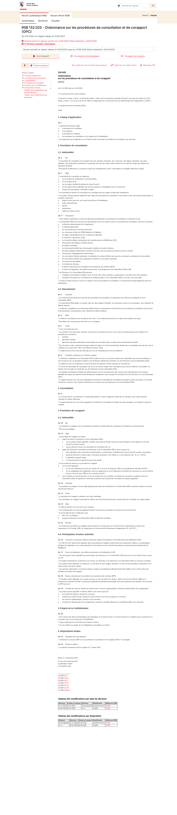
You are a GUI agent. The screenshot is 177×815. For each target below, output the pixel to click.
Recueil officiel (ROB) (60, 15)
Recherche (43, 21)
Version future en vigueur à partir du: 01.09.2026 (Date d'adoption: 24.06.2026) (60, 41)
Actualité (55, 21)
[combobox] (88, 49)
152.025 (67, 690)
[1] (128, 98)
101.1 (66, 676)
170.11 (66, 683)
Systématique (28, 21)
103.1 (66, 680)
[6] (80, 581)
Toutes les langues (40, 65)
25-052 (108, 708)
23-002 (108, 706)
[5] (135, 528)
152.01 (66, 678)
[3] (147, 468)
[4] (104, 473)
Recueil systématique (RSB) (34, 15)
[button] (119, 5)
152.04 (66, 688)
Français (153, 15)
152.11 (66, 685)
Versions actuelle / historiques (40, 44)
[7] (120, 639)
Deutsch (145, 15)
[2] (150, 100)
